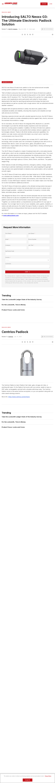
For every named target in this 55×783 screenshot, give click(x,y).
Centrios (10, 336)
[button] (3, 4)
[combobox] (27, 260)
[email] (32, 34)
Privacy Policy (48, 776)
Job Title (31, 245)
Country (8, 257)
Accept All (27, 780)
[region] (27, 778)
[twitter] (27, 34)
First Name (8, 233)
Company (7, 245)
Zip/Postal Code (9, 251)
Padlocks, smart (6, 12)
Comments (8, 263)
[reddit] (30, 34)
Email (7, 239)
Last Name (31, 233)
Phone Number (32, 239)
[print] (52, 34)
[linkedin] (25, 34)
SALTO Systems (12, 29)
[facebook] (22, 34)
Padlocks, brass (6, 327)
